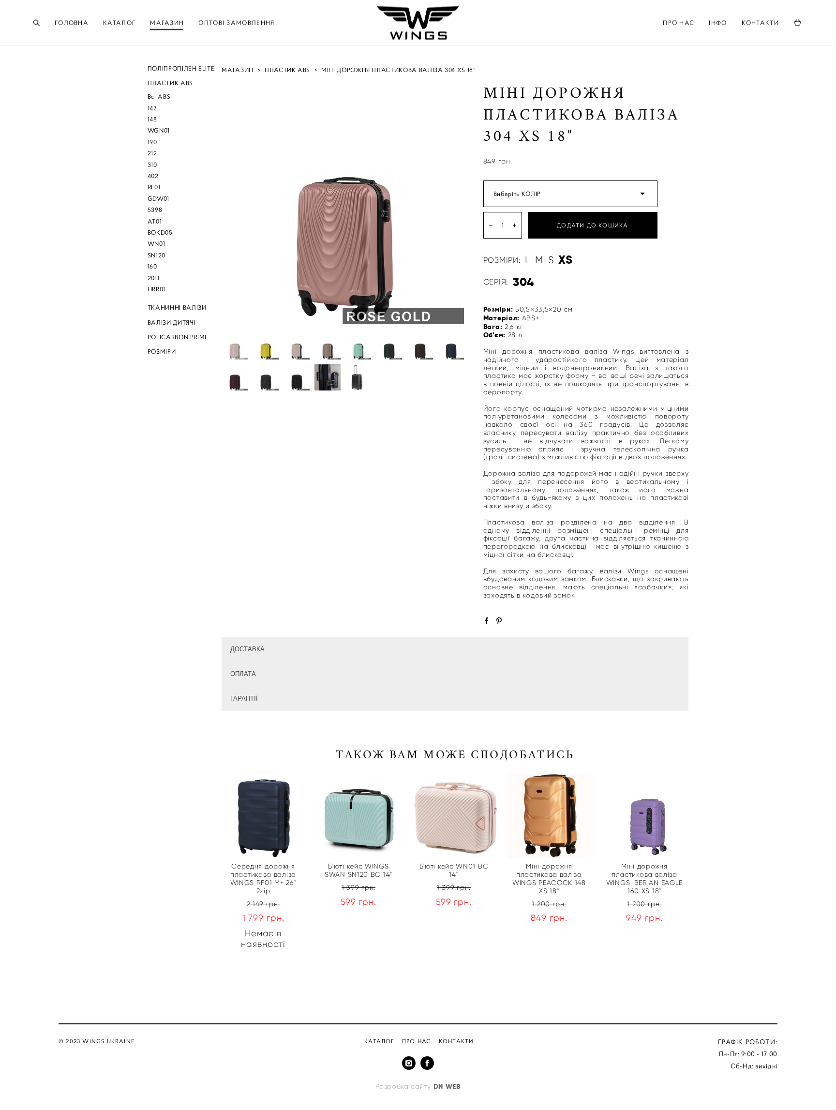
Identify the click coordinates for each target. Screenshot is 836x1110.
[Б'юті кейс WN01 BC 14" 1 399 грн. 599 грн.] (455, 815)
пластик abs (287, 70)
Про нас (416, 1041)
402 (153, 176)
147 (152, 108)
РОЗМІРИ (162, 351)
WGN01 (159, 130)
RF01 (154, 187)
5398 (155, 210)
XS (565, 259)
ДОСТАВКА (247, 649)
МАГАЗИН (167, 23)
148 (152, 119)
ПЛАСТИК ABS (170, 83)
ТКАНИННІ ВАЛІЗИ (177, 307)
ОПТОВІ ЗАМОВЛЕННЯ (236, 23)
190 (152, 142)
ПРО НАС (678, 23)
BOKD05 (160, 232)
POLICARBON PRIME (178, 337)
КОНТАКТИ (760, 23)
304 (523, 281)
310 (152, 165)
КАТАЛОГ (119, 23)
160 (152, 266)
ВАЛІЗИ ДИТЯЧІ (171, 322)
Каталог (379, 1041)
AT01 (155, 221)
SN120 (156, 255)
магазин (238, 70)
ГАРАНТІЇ (244, 698)
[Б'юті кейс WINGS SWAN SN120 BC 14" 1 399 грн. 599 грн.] (360, 815)
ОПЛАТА (243, 673)
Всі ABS (159, 96)
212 (152, 153)
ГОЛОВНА (72, 23)
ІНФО (718, 23)
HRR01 (156, 289)
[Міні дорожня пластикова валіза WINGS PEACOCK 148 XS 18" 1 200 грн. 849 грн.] (550, 815)
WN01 (156, 244)
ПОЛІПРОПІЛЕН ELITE (181, 68)
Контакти (456, 1041)
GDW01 (158, 199)
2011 (154, 278)
